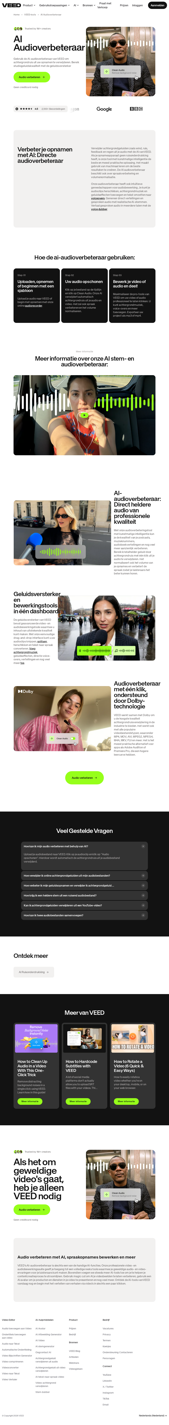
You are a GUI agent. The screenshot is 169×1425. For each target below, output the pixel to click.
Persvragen (109, 1358)
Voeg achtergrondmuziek (25, 650)
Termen (107, 1340)
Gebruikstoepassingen (53, 5)
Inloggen (137, 5)
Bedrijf (72, 1334)
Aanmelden (157, 5)
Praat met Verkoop (104, 5)
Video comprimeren (12, 1361)
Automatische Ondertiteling (17, 1349)
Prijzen (124, 5)
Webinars (74, 1362)
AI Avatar (40, 1328)
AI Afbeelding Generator (48, 1334)
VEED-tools (30, 14)
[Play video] (84, 415)
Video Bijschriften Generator (17, 1355)
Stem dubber (42, 1392)
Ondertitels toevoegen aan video (14, 1336)
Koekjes (107, 1346)
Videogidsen (76, 1368)
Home (17, 14)
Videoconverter (10, 1367)
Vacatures (108, 1328)
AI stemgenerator (44, 1346)
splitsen (42, 641)
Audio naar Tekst (11, 1343)
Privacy (107, 1334)
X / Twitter (108, 1386)
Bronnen (88, 5)
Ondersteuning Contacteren (118, 1352)
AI (75, 5)
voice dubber (99, 209)
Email (105, 1404)
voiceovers (98, 198)
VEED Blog (74, 1351)
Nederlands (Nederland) (151, 1415)
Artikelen (74, 1356)
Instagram (108, 1392)
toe (22, 663)
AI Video (40, 1340)
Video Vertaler (9, 1379)
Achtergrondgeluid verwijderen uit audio (46, 1360)
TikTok (106, 1398)
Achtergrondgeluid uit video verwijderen (50, 1369)
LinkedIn (107, 1380)
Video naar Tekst (11, 1373)
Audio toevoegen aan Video (17, 1328)
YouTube (107, 1374)
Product (28, 5)
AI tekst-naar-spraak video (49, 1376)
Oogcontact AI (43, 1352)
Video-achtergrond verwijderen (45, 1384)
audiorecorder (33, 305)
